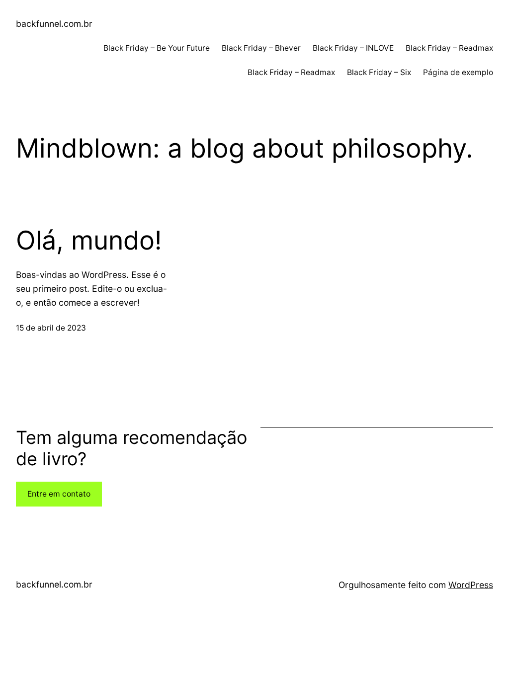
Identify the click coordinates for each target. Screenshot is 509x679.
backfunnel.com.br (54, 23)
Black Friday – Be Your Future (156, 48)
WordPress (470, 585)
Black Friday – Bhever (261, 48)
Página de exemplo (458, 72)
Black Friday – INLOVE (353, 48)
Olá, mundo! (89, 240)
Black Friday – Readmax (449, 48)
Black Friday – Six (379, 72)
